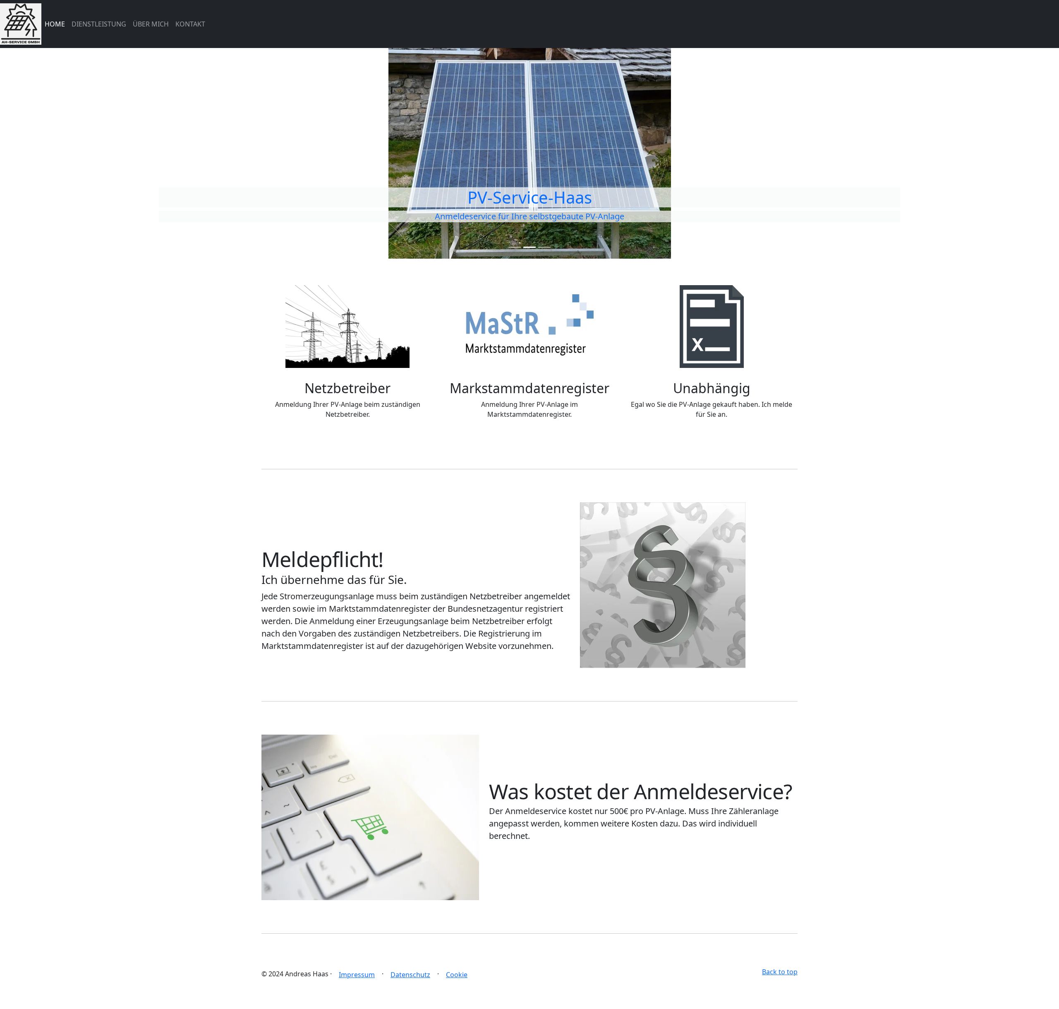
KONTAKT (190, 24)
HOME (55, 24)
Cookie (456, 974)
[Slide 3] (544, 247)
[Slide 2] (529, 247)
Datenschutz (410, 974)
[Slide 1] (514, 247)
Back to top (780, 971)
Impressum (357, 974)
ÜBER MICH (151, 24)
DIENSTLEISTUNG (99, 24)
